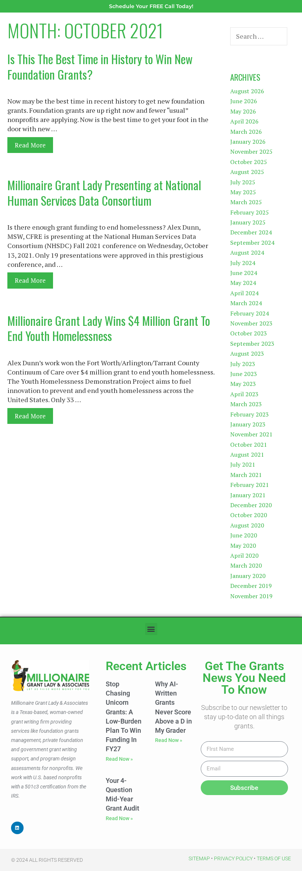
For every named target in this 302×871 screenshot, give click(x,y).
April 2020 (244, 555)
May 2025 (243, 192)
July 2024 (242, 263)
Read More (30, 145)
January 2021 (248, 495)
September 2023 (252, 343)
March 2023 (246, 404)
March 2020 (246, 565)
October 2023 (248, 333)
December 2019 (251, 586)
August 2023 (247, 353)
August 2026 (247, 91)
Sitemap (199, 858)
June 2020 (243, 535)
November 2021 (251, 434)
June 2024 (243, 273)
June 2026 (243, 101)
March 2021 (246, 475)
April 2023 (244, 394)
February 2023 (249, 414)
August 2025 (247, 172)
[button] (151, 629)
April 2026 (244, 121)
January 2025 (248, 222)
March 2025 (246, 202)
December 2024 (251, 232)
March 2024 (246, 303)
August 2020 (247, 525)
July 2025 (242, 182)
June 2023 (243, 374)
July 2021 (242, 464)
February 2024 (249, 313)
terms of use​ (274, 858)
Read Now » (119, 759)
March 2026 (246, 132)
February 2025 (249, 212)
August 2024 (247, 252)
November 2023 (251, 323)
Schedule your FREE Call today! (151, 6)
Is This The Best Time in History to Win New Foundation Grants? (100, 66)
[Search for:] (258, 36)
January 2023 (248, 424)
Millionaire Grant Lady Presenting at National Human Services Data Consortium (104, 192)
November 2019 (251, 596)
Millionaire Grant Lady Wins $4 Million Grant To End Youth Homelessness (108, 328)
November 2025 (251, 151)
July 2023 (242, 364)
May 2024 (243, 283)
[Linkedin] (17, 828)
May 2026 (243, 111)
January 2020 (248, 576)
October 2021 (248, 444)
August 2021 (247, 454)
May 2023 (243, 384)
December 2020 (251, 505)
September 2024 (252, 242)
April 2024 (244, 293)
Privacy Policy (233, 858)
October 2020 (248, 515)
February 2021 (249, 485)
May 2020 (243, 545)
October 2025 (248, 162)
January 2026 (248, 141)
